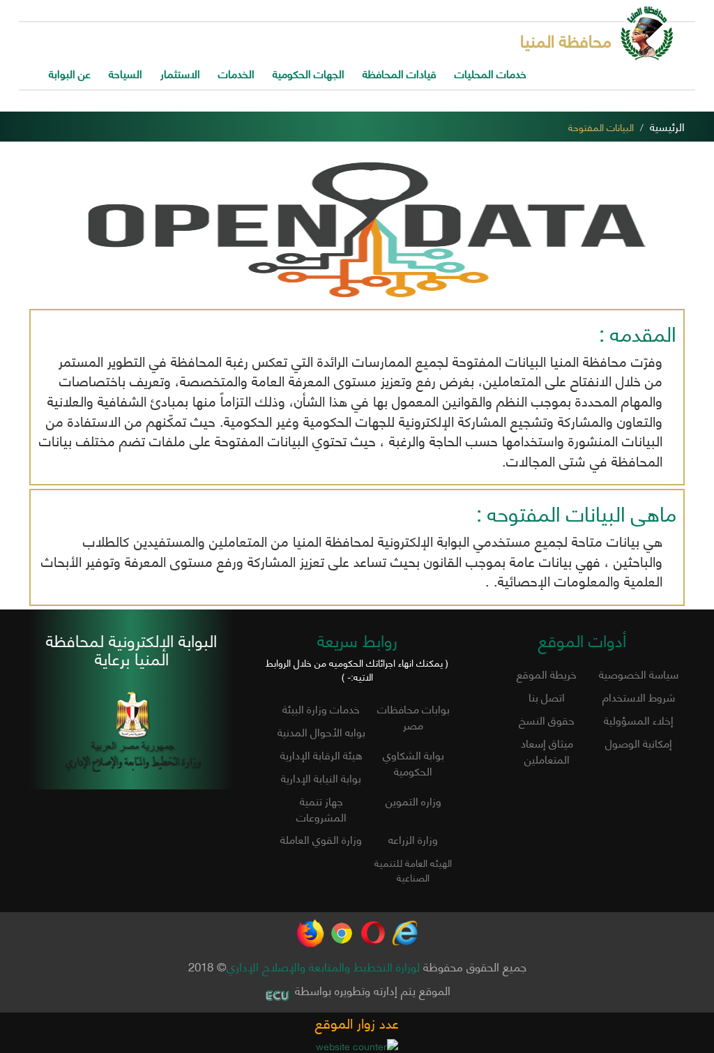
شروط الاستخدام (638, 696)
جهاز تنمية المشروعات (321, 808)
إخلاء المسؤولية (639, 719)
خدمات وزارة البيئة (321, 708)
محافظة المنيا (566, 39)
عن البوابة (70, 73)
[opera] (373, 927)
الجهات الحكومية (308, 73)
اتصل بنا (547, 696)
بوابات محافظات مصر (413, 716)
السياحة (125, 73)
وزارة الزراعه (413, 838)
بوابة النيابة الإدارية (321, 777)
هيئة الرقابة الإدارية (321, 754)
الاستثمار (180, 73)
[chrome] (342, 927)
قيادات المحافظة (399, 73)
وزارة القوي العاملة (321, 838)
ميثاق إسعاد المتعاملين (547, 750)
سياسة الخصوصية (638, 673)
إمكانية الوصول (638, 742)
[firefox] (310, 927)
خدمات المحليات (490, 73)
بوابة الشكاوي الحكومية (413, 762)
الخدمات (236, 73)
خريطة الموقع (547, 673)
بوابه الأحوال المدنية (321, 731)
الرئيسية (667, 126)
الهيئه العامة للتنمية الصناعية (413, 870)
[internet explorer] (404, 927)
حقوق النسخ (547, 719)
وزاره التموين (413, 800)
